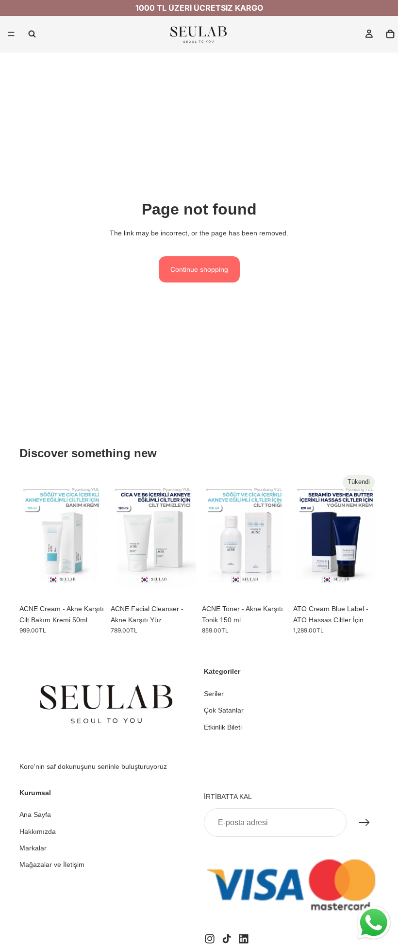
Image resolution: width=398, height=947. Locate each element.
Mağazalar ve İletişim (51, 864)
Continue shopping (199, 269)
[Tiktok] (226, 938)
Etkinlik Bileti (223, 727)
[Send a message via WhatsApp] (373, 922)
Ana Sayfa (35, 814)
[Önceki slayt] (30, 535)
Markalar (33, 848)
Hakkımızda (37, 831)
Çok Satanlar (224, 710)
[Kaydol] (364, 823)
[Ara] (32, 34)
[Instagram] (210, 938)
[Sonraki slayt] (94, 535)
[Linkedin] (243, 938)
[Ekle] (90, 584)
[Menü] (11, 34)
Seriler (214, 694)
